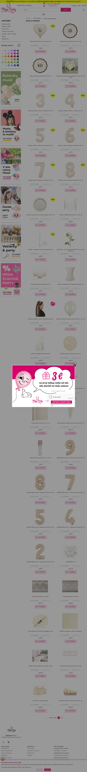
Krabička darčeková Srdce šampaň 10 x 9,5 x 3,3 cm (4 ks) (70, 76)
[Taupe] (5, 59)
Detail (46, 45)
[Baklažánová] (17, 53)
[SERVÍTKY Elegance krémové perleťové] (70, 628)
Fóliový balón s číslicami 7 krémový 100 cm (40, 180)
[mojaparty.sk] (11, 729)
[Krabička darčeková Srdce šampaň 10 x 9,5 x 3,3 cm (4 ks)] (70, 73)
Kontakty (29, 755)
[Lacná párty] (11, 296)
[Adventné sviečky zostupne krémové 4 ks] (70, 698)
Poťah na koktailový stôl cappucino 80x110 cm (71, 284)
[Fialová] (11, 50)
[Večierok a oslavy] (11, 258)
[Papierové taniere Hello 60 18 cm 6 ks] (40, 73)
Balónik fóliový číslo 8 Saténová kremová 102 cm (40, 492)
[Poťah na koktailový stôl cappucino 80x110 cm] (70, 281)
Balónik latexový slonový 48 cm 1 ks (70, 353)
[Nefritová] (2, 62)
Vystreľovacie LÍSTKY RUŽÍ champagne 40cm (40, 631)
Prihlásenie (74, 5)
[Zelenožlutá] (5, 62)
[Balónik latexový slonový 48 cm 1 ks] (70, 351)
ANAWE (59, 771)
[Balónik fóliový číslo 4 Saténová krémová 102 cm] (70, 524)
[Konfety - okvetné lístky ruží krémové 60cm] (40, 247)
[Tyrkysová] (8, 65)
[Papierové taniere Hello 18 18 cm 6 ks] (70, 38)
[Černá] (17, 56)
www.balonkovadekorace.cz (71, 766)
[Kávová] (14, 59)
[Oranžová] (8, 56)
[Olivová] (8, 62)
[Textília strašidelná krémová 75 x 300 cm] (70, 212)
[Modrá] (14, 65)
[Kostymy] (11, 143)
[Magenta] (14, 53)
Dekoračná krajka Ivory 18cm (40, 596)
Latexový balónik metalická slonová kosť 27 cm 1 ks (70, 319)
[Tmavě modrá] (17, 65)
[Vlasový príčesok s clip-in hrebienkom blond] (40, 316)
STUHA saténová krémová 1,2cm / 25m (70, 666)
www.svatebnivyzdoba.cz (39, 766)
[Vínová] (14, 56)
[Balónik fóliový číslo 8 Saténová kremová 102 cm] (40, 489)
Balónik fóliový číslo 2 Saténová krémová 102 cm (40, 562)
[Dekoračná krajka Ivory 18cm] (40, 594)
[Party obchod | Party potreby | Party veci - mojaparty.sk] (8, 8)
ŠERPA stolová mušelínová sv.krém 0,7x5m (41, 666)
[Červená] (11, 56)
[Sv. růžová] (5, 53)
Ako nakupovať (5, 748)
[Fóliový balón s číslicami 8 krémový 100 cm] (70, 177)
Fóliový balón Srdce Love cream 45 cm (41, 41)
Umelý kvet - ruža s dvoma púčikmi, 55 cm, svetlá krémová (71, 250)
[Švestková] (14, 50)
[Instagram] (8, 742)
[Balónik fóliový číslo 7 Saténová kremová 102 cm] (70, 489)
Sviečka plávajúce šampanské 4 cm (40, 284)
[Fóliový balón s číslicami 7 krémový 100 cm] (40, 177)
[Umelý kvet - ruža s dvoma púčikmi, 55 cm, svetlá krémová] (70, 247)
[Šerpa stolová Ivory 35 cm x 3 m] (40, 420)
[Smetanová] (2, 59)
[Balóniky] (11, 104)
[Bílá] (2, 50)
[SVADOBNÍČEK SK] (70, 559)
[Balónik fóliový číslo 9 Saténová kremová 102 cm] (70, 455)
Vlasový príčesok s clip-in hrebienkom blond (40, 319)
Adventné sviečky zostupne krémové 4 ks (71, 700)
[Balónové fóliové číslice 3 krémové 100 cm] (40, 108)
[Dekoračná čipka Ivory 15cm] (70, 594)
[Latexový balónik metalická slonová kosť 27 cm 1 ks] (70, 316)
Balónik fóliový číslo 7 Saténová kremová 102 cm (70, 492)
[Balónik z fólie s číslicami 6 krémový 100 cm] (70, 143)
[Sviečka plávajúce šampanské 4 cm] (40, 281)
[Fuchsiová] (11, 53)
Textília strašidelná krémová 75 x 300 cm (70, 215)
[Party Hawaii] (11, 181)
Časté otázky (30, 748)
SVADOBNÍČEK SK (71, 562)
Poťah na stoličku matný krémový (40, 353)
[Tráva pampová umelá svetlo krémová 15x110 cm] (70, 420)
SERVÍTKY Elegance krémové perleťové (71, 631)
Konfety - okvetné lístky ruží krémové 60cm (40, 249)
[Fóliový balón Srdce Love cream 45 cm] (40, 38)
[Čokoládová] (17, 59)
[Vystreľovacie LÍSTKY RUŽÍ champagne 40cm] (40, 628)
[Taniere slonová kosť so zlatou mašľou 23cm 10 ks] (40, 212)
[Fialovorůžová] (17, 50)
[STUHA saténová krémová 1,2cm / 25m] (70, 659)
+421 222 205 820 (53, 4)
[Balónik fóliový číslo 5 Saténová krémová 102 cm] (40, 524)
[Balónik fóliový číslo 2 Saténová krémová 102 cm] (40, 559)
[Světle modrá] (11, 65)
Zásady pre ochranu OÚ (33, 750)
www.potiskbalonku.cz (36, 768)
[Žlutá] (8, 59)
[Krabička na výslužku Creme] (40, 698)
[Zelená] (17, 62)
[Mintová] (5, 65)
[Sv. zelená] (14, 62)
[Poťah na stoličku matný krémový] (40, 351)
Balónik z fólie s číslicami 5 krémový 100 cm (40, 145)
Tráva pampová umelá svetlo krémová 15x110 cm (71, 423)
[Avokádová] (11, 62)
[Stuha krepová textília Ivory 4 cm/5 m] (40, 455)
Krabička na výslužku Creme (41, 700)
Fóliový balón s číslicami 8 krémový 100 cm (70, 180)
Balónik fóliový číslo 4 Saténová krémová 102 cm (70, 527)
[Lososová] (2, 53)
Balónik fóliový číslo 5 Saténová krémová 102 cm (40, 527)
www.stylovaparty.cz (51, 768)
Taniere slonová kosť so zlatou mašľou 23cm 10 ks (41, 215)
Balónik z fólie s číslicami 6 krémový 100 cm (70, 145)
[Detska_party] (11, 219)
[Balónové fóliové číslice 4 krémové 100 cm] (70, 108)
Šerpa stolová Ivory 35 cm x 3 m (41, 423)
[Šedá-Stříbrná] (5, 50)
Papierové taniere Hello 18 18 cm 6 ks (70, 41)
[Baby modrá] (2, 65)
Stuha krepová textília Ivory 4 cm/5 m (40, 457)
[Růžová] (8, 53)
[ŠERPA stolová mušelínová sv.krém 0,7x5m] (40, 663)
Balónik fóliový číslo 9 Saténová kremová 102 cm (70, 457)
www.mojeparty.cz (12, 766)
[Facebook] (3, 742)
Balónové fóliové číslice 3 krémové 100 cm (41, 110)
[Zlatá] (11, 59)
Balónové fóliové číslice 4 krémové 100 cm (71, 110)
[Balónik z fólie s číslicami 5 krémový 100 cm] (40, 143)
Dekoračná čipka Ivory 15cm (71, 596)
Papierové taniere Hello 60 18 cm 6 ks (40, 76)
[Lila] (8, 50)
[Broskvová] (2, 56)
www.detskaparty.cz (55, 766)
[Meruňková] (5, 56)
